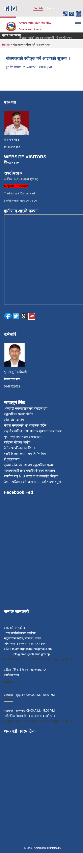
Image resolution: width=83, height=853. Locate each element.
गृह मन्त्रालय (12, 437)
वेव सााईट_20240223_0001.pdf (31, 67)
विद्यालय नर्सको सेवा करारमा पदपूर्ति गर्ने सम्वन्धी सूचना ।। (45, 37)
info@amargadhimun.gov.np (31, 654)
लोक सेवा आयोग (14, 420)
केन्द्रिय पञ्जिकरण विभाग (19, 448)
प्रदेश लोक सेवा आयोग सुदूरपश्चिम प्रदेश (29, 465)
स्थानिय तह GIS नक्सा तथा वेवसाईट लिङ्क (31, 476)
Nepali (51, 8)
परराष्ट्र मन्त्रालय (31, 437)
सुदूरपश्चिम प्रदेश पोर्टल (18, 414)
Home (6, 44)
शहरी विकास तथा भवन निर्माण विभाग (26, 454)
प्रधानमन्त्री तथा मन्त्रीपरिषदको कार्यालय (29, 471)
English (38, 8)
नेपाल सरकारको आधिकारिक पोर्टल (25, 425)
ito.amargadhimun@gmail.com (31, 648)
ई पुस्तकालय (11, 459)
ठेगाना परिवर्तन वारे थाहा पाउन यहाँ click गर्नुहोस (33, 482)
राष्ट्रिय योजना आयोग (17, 442)
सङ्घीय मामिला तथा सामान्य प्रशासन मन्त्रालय (32, 431)
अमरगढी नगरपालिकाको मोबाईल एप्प (25, 408)
